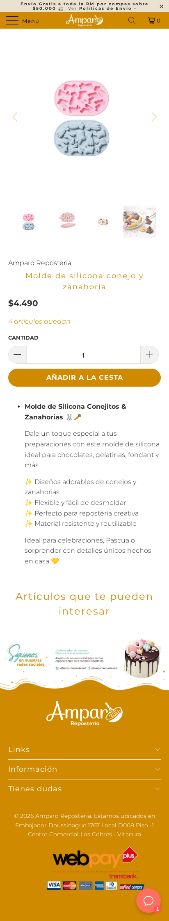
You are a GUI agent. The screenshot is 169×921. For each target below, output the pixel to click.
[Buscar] (132, 20)
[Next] (153, 117)
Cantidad (23, 337)
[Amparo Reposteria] (84, 20)
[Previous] (16, 117)
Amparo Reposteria (39, 263)
